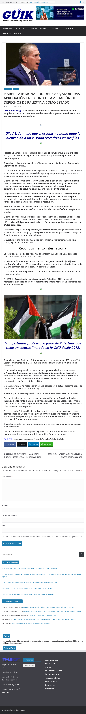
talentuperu (22, 710)
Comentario (7, 477)
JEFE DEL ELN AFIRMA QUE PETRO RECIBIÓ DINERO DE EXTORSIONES (65, 455)
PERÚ (32, 29)
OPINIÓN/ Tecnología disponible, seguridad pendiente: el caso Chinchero (48, 607)
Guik (21, 107)
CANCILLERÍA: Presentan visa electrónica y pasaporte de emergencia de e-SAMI (29, 583)
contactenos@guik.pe (10, 684)
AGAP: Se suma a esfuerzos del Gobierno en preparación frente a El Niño (27, 588)
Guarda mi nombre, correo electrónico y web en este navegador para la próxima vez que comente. (44, 536)
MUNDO (43, 29)
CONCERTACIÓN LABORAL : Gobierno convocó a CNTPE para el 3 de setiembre (29, 594)
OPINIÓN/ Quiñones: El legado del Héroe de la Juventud (30, 623)
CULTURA (54, 29)
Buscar (81, 555)
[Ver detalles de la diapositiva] (60, 13)
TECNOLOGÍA (68, 29)
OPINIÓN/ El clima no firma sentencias (42, 615)
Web (3, 525)
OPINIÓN (17, 34)
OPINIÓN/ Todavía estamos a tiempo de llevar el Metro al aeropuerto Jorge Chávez (52, 611)
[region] (60, 13)
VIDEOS (6, 34)
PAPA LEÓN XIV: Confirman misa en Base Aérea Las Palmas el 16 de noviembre (29, 568)
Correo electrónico (10, 515)
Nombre (6, 505)
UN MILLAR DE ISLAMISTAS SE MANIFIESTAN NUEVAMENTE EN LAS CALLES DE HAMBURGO (22, 455)
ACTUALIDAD (20, 29)
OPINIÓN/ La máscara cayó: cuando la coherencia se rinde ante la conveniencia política (43, 619)
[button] (26, 28)
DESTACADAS (8, 29)
